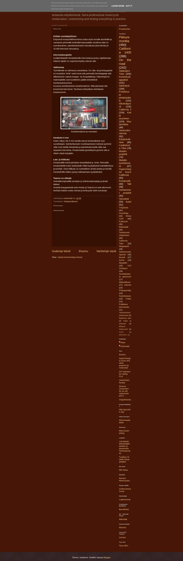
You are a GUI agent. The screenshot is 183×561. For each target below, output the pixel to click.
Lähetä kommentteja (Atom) (69, 257)
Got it (129, 6)
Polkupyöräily (125, 290)
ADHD (121, 332)
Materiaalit (123, 227)
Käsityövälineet (71, 201)
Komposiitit (124, 181)
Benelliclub (124, 509)
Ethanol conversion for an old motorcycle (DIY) (124, 391)
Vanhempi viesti (106, 251)
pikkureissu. (123, 335)
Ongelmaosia (125, 400)
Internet (127, 285)
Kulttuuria (123, 221)
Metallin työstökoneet (124, 163)
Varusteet (124, 198)
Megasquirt (124, 246)
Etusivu (83, 251)
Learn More (117, 6)
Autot (128, 201)
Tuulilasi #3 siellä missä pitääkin (124, 459)
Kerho (121, 260)
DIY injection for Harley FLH (124, 374)
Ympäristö (123, 208)
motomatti (124, 346)
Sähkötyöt (124, 85)
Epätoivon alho (125, 318)
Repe (122, 342)
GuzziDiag (123, 213)
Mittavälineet (124, 282)
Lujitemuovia (124, 499)
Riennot (122, 527)
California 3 (125, 109)
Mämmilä (123, 519)
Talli (129, 184)
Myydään (123, 263)
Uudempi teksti (61, 251)
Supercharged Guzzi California (125, 172)
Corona (122, 537)
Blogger (107, 557)
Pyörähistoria (125, 296)
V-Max (128, 299)
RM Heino (123, 470)
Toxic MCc (123, 546)
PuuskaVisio (124, 29)
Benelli (122, 257)
